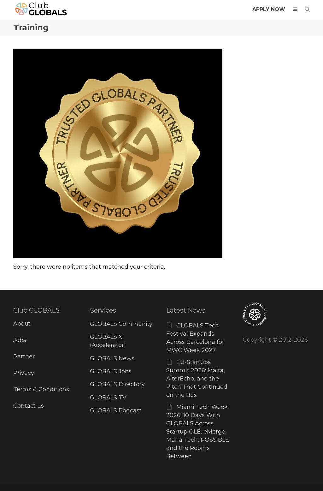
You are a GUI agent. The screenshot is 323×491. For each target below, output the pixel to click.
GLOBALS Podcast (116, 410)
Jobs (19, 340)
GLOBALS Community (121, 323)
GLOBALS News (112, 358)
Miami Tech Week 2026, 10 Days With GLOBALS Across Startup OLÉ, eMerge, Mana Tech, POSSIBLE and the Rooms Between (197, 432)
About (22, 323)
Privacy (23, 372)
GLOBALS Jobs (111, 371)
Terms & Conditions (41, 389)
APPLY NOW (268, 9)
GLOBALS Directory (117, 384)
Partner (24, 356)
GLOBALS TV (108, 397)
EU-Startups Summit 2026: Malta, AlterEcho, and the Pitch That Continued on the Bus (196, 378)
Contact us (28, 405)
